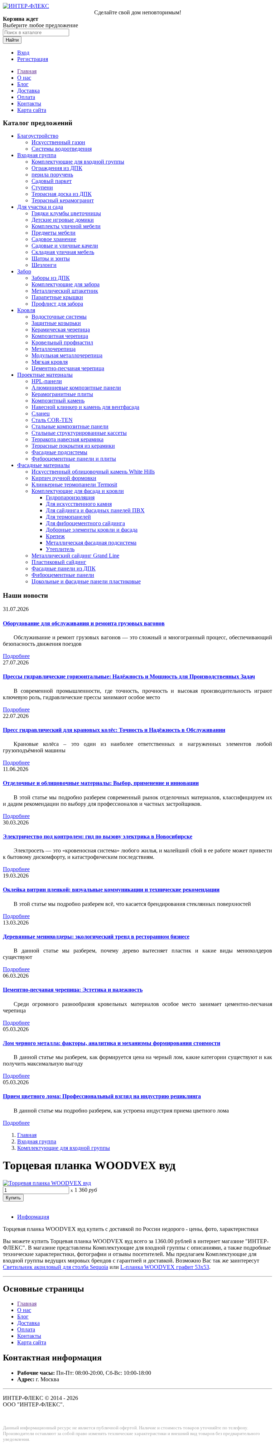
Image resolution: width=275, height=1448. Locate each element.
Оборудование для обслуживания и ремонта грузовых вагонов (84, 623)
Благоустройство (37, 136)
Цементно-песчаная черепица (68, 368)
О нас (24, 78)
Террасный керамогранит (63, 200)
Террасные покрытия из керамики (73, 446)
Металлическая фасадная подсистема (91, 543)
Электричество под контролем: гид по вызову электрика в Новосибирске (97, 836)
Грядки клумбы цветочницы (66, 213)
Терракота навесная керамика (67, 439)
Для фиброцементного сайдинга (85, 523)
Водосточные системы (59, 317)
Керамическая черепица (61, 329)
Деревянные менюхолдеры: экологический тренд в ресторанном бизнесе (96, 937)
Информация (33, 1217)
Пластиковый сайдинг (59, 562)
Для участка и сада (40, 207)
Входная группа (36, 155)
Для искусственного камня (79, 504)
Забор (24, 271)
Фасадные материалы (43, 465)
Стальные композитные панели (70, 426)
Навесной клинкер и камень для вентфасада (85, 407)
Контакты (29, 103)
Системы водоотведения (62, 149)
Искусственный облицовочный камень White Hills (93, 472)
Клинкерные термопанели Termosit (74, 484)
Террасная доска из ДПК (62, 194)
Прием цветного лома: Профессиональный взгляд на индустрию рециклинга (102, 1096)
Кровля (26, 310)
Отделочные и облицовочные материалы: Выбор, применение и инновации (101, 783)
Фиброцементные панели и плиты (74, 459)
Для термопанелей (68, 517)
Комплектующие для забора (66, 284)
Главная (27, 71)
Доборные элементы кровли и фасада (92, 530)
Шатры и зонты (51, 258)
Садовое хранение (54, 239)
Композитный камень (58, 401)
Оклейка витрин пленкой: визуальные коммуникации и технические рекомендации (111, 890)
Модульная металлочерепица (67, 355)
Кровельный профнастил (62, 342)
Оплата (26, 97)
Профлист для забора (57, 304)
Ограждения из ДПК (57, 168)
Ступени (42, 187)
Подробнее (16, 656)
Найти (12, 40)
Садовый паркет (52, 181)
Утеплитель (60, 549)
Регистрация (32, 59)
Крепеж (55, 536)
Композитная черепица (60, 336)
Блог (23, 84)
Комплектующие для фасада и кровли (78, 491)
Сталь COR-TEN (52, 420)
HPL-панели (47, 381)
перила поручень (52, 174)
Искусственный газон (58, 142)
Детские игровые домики (63, 220)
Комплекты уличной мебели (66, 226)
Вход (23, 53)
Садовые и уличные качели (65, 246)
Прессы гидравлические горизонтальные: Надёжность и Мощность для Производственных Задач (129, 676)
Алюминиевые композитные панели (76, 388)
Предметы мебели (54, 233)
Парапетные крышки (57, 297)
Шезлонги (44, 265)
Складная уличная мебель (63, 252)
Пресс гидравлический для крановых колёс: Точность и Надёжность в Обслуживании (114, 730)
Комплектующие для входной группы (78, 162)
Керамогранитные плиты (62, 394)
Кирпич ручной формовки (64, 478)
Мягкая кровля (50, 362)
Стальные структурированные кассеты (79, 433)
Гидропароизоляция (70, 497)
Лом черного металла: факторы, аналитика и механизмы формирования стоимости (111, 1043)
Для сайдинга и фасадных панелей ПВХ (95, 510)
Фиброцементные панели (63, 575)
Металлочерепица (54, 349)
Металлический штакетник (65, 291)
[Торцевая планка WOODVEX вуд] (47, 1183)
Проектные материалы (45, 375)
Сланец (41, 413)
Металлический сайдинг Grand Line (75, 556)
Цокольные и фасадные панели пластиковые (86, 581)
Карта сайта (31, 110)
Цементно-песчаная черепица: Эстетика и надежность (73, 990)
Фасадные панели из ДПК (64, 568)
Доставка (28, 91)
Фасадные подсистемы (59, 452)
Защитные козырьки (56, 323)
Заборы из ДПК (51, 278)
